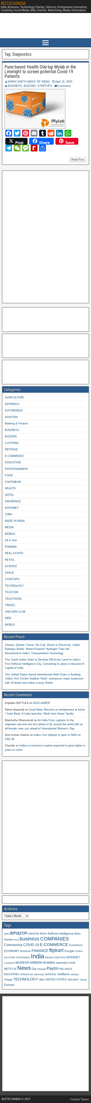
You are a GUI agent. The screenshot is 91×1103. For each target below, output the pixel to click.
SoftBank (63, 974)
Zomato (9, 984)
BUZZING (30, 85)
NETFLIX (10, 968)
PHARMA (11, 546)
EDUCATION (13, 462)
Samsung (39, 974)
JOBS (8, 514)
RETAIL (9, 559)
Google (69, 951)
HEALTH (10, 488)
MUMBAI (49, 962)
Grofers (79, 951)
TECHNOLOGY (14, 585)
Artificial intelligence (60, 933)
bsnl (17, 939)
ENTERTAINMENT (16, 469)
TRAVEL (10, 605)
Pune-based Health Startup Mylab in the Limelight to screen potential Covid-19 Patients (40, 71)
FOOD (9, 475)
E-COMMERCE (14, 456)
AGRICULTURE (14, 397)
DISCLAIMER (41, 703)
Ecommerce (76, 945)
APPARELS (12, 404)
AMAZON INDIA (37, 933)
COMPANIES (54, 939)
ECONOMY (11, 951)
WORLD (10, 624)
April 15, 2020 (63, 81)
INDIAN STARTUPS (55, 957)
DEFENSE (11, 449)
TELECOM (11, 592)
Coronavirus (13, 945)
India (37, 956)
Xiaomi (83, 979)
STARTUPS (44, 85)
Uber (41, 979)
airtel (6, 933)
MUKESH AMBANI (28, 962)
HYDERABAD (23, 957)
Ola (34, 968)
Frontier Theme (79, 1099)
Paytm (53, 968)
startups (74, 974)
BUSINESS (15, 85)
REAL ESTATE (14, 553)
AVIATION (11, 417)
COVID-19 (31, 945)
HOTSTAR (9, 957)
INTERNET (12, 507)
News (24, 968)
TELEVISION (13, 598)
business (29, 939)
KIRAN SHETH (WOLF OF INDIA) (29, 81)
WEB (8, 618)
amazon (19, 933)
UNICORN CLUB (15, 611)
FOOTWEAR (13, 482)
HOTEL (9, 495)
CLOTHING (12, 443)
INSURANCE (13, 501)
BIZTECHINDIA (13, 3)
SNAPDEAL (50, 974)
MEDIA (9, 527)
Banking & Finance (16, 423)
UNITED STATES (56, 979)
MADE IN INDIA (15, 520)
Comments (64, 85)
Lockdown (9, 963)
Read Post (77, 159)
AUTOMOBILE (14, 410)
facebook (25, 951)
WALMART (73, 979)
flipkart (56, 950)
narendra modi (65, 962)
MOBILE (10, 533)
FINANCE (40, 951)
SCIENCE (11, 566)
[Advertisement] (36, 236)
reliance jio (26, 974)
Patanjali (41, 969)
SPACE (9, 572)
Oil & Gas (11, 540)
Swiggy (8, 979)
